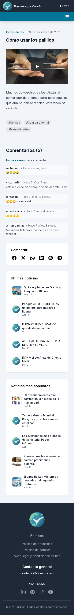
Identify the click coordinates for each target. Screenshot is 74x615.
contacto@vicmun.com (37, 573)
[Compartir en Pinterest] (50, 258)
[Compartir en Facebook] (14, 258)
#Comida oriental (37, 122)
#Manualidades (18, 129)
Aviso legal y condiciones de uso (37, 556)
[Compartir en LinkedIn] (41, 258)
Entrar (64, 6)
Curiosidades (15, 32)
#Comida (14, 122)
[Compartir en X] (23, 258)
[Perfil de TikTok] (41, 592)
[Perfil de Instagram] (23, 592)
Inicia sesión (15, 160)
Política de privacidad (37, 544)
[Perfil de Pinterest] (32, 592)
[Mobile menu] (67, 16)
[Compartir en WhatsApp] (32, 258)
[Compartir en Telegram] (59, 258)
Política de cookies (37, 550)
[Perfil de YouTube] (50, 592)
